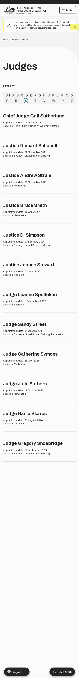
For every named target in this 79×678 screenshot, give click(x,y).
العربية (17, 672)
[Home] (26, 7)
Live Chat (65, 672)
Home (5, 40)
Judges (14, 40)
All (8, 95)
